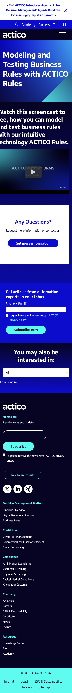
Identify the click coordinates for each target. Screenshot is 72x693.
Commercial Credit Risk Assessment (23, 542)
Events (7, 627)
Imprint (9, 681)
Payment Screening (14, 574)
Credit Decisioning (13, 547)
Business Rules (11, 520)
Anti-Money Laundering (17, 563)
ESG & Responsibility (15, 611)
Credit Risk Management (17, 536)
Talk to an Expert (22, 475)
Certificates (9, 616)
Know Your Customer (15, 584)
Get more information (33, 243)
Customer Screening (14, 568)
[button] (17, 24)
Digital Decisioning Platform (19, 515)
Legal (24, 681)
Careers (44, 24)
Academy (29, 24)
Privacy (27, 687)
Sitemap (44, 687)
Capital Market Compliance (18, 579)
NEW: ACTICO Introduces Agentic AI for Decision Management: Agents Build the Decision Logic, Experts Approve (33, 10)
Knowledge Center (14, 643)
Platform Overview (14, 510)
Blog (5, 648)
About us (8, 600)
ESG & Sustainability (48, 681)
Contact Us (61, 24)
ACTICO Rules (48, 142)
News (6, 621)
